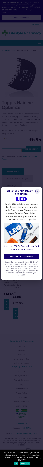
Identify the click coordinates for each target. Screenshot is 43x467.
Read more (25, 463)
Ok (16, 463)
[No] (40, 458)
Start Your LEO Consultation (21, 256)
